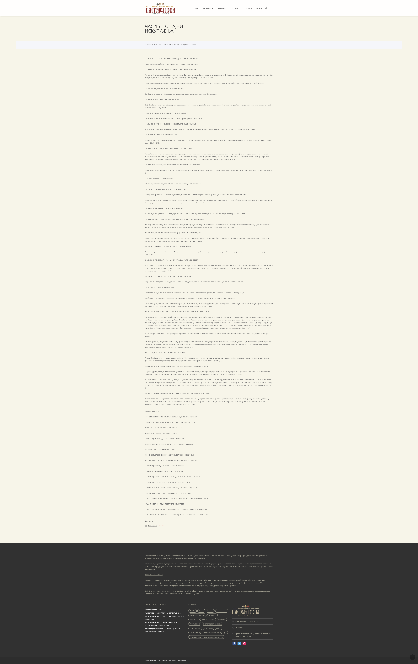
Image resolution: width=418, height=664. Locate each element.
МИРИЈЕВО (221, 620)
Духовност (158, 45)
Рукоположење (195, 628)
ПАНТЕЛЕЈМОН (195, 624)
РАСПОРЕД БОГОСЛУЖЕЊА (212, 624)
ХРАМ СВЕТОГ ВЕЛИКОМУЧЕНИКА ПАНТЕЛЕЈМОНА (206, 637)
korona (201, 611)
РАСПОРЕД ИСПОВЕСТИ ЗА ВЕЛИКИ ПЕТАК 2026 (163, 613)
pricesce (210, 611)
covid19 (192, 611)
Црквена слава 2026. (153, 610)
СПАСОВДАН (208, 628)
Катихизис (167, 45)
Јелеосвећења (222, 611)
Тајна (224, 633)
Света (218, 628)
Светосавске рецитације (210, 633)
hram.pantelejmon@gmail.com (247, 621)
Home (149, 45)
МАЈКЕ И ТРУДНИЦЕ (208, 620)
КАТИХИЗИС (194, 620)
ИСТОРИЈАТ (212, 615)
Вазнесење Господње (197, 615)
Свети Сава (194, 633)
